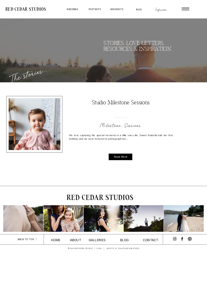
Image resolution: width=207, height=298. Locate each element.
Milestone (110, 125)
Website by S (113, 248)
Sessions (133, 125)
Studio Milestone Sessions (121, 103)
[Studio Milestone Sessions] (34, 124)
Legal (99, 248)
